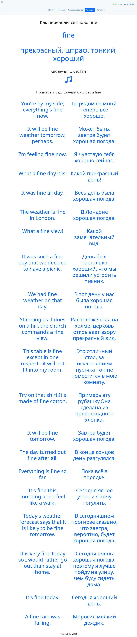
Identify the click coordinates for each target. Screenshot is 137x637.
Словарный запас (75, 10)
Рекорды (61, 10)
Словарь (89, 10)
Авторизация (129, 4)
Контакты (101, 10)
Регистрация (117, 4)
